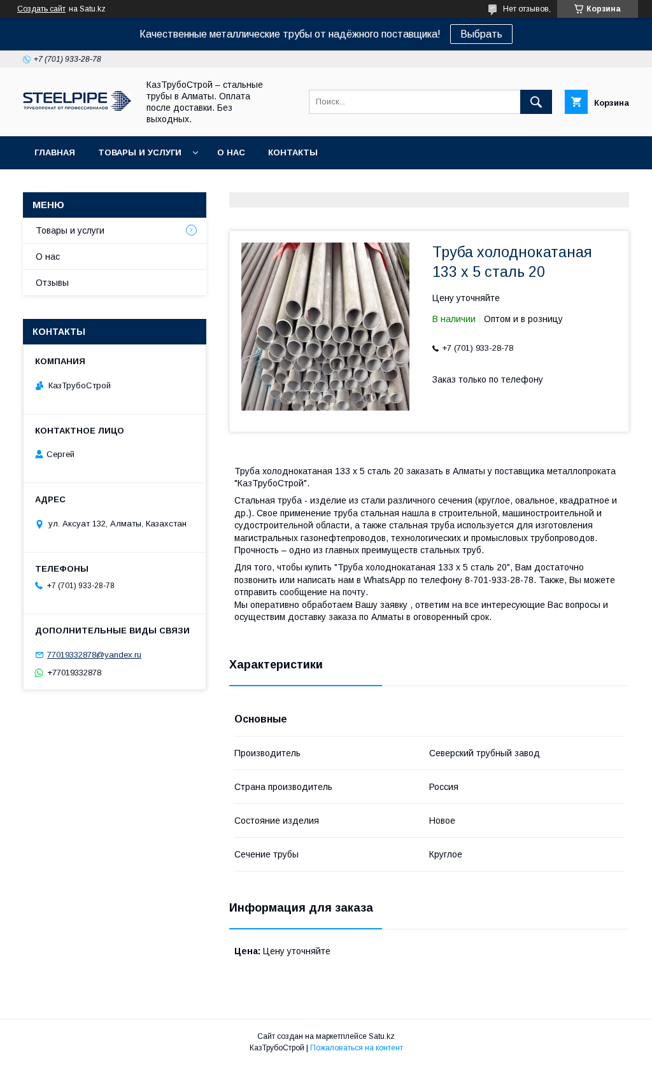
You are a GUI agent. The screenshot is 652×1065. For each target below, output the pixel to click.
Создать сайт (41, 8)
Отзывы (52, 283)
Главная (54, 152)
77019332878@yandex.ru (94, 654)
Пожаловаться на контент (356, 1047)
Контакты (293, 152)
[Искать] (536, 102)
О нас (231, 152)
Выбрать (481, 34)
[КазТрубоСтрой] (77, 107)
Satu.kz (382, 1036)
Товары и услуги (139, 152)
